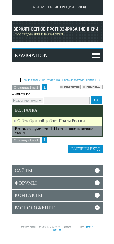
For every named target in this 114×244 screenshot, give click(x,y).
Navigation (31, 55)
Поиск (90, 79)
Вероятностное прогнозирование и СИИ (55, 29)
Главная (37, 7)
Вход (81, 7)
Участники (53, 79)
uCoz (89, 227)
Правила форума (73, 79)
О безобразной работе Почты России (51, 121)
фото (57, 230)
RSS (98, 79)
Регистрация (61, 7)
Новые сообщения (33, 79)
